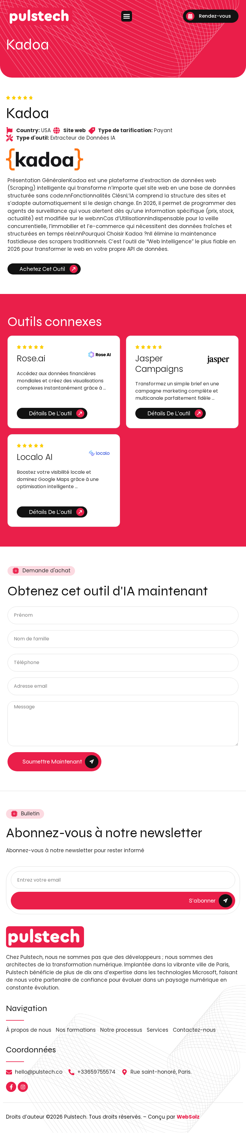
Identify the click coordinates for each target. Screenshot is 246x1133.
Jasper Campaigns (159, 364)
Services (157, 1030)
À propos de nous (28, 1030)
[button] (126, 16)
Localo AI (34, 457)
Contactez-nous (194, 1030)
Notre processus (121, 1030)
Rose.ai (31, 358)
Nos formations (76, 1030)
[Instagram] (23, 1087)
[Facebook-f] (11, 1087)
